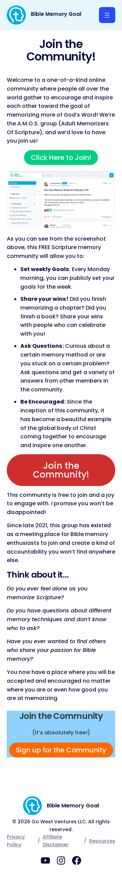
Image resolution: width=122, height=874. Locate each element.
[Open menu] (107, 15)
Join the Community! (61, 470)
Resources (102, 840)
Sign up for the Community (61, 750)
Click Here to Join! (61, 157)
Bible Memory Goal (56, 14)
